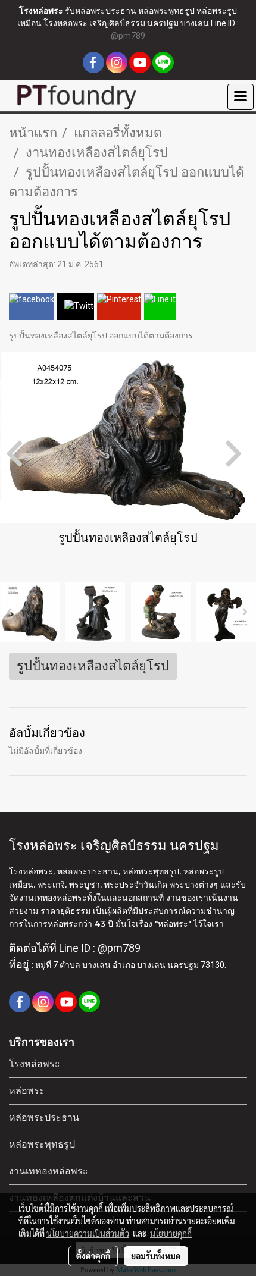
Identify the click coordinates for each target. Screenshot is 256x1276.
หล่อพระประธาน (44, 1117)
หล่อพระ (27, 1091)
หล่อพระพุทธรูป (42, 1144)
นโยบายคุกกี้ (171, 1233)
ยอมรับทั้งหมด (156, 1255)
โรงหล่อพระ (34, 1064)
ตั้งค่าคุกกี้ (93, 1255)
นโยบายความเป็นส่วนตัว (87, 1233)
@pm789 (128, 35)
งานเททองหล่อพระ (48, 1171)
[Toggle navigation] (240, 97)
